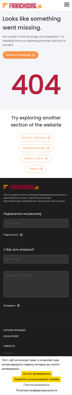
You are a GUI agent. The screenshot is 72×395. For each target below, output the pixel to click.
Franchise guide (34, 148)
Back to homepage (18, 55)
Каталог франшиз (33, 138)
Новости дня (34, 158)
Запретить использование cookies (36, 379)
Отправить (9, 305)
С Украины (8, 353)
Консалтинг (11, 336)
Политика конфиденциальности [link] (36, 390)
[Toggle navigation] (66, 4)
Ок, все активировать (36, 374)
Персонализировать (37, 385)
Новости (9, 346)
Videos (34, 168)
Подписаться (10, 234)
